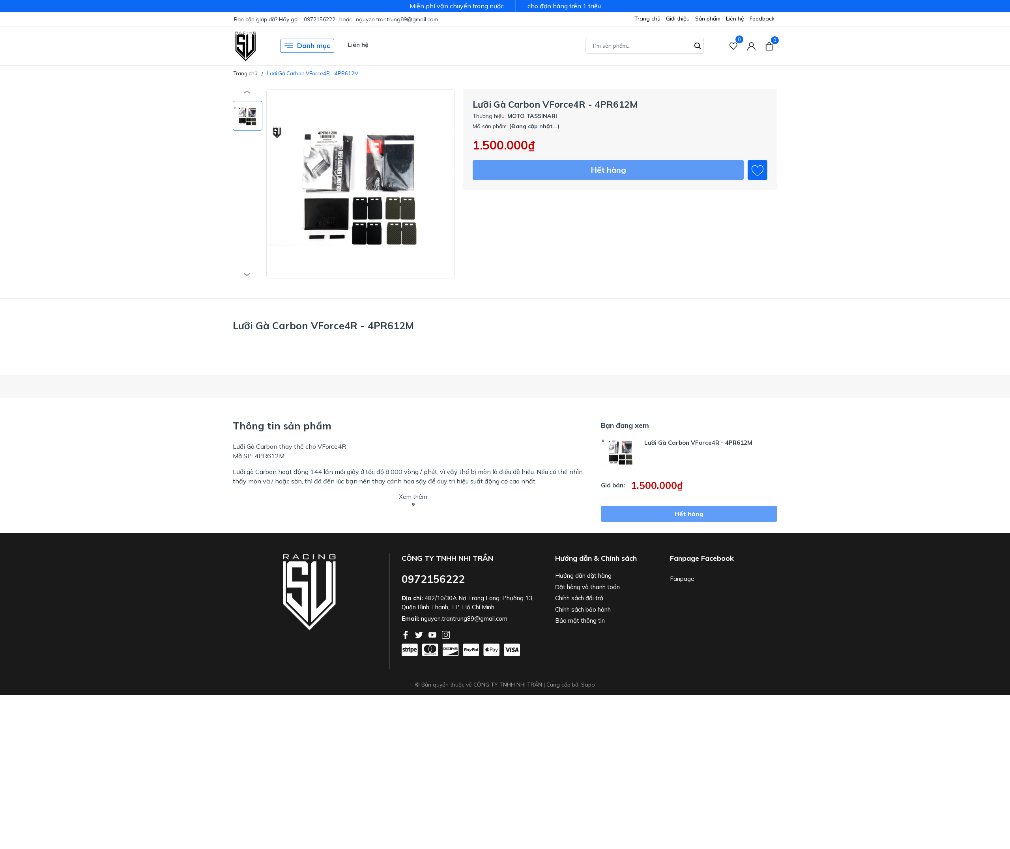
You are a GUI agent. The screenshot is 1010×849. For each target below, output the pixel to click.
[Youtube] (433, 634)
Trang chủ (647, 18)
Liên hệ (735, 18)
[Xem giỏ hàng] (769, 46)
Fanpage (682, 578)
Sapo (588, 684)
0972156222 (319, 19)
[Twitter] (420, 634)
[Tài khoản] (751, 46)
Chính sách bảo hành (583, 609)
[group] (360, 184)
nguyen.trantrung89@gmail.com (397, 19)
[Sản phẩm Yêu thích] (733, 46)
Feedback (762, 18)
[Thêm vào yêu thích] (757, 170)
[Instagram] (446, 634)
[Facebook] (406, 634)
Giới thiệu (678, 18)
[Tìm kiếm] (698, 45)
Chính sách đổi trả (579, 598)
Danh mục (313, 45)
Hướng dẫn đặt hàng (583, 575)
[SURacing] (246, 46)
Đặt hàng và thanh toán (587, 587)
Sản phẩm (707, 18)
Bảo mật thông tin (580, 620)
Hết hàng (608, 170)
